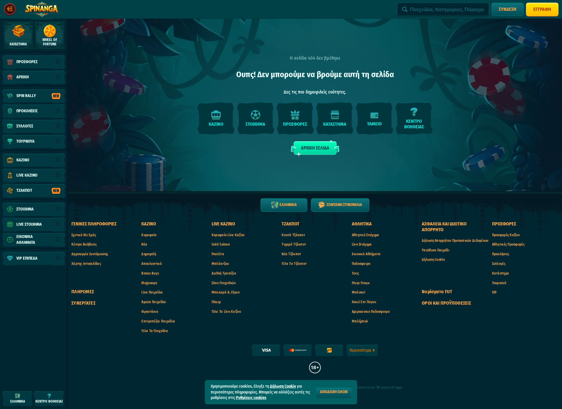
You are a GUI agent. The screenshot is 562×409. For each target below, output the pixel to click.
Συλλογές (499, 264)
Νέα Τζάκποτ (291, 254)
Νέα (144, 244)
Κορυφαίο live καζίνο (228, 235)
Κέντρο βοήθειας (84, 244)
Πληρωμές (82, 291)
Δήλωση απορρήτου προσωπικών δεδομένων (455, 241)
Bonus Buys (150, 273)
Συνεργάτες (83, 303)
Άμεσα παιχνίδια (153, 302)
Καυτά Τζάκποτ (293, 235)
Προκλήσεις (500, 254)
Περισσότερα (360, 350)
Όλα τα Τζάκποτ (294, 264)
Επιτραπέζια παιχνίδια (158, 321)
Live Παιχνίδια (152, 292)
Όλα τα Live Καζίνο (226, 312)
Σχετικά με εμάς (83, 235)
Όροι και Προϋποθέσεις (446, 303)
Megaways (149, 283)
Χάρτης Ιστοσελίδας (86, 264)
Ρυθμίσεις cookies (251, 398)
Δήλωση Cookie (433, 260)
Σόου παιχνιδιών (224, 283)
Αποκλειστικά (151, 264)
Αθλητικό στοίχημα (365, 235)
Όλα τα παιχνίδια (154, 331)
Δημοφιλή (148, 254)
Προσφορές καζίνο (506, 235)
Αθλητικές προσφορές (508, 244)
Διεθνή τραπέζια (224, 273)
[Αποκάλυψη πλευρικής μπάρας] (10, 9)
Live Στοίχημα (362, 244)
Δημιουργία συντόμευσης (89, 254)
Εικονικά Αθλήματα (366, 254)
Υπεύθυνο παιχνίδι (435, 250)
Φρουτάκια (149, 312)
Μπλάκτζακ (220, 264)
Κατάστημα (500, 273)
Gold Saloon (221, 244)
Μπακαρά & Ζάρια (226, 292)
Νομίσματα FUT (437, 291)
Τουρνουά (499, 283)
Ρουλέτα (218, 254)
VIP (494, 292)
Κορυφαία (149, 235)
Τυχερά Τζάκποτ (294, 244)
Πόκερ (216, 302)
